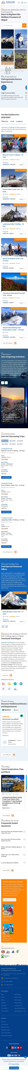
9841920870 (6, 920)
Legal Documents (5, 1030)
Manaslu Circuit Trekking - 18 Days (13, 451)
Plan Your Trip (18, 997)
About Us (3, 1021)
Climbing (19, 121)
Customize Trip (18, 1005)
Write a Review (18, 1002)
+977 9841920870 (8, 984)
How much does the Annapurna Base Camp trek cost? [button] (12, 832)
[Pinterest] (21, 1047)
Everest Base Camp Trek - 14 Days (12, 485)
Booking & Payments (6, 1035)
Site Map (3, 1002)
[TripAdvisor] (6, 710)
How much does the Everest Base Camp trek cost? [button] (11, 840)
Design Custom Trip (9, 900)
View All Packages (8, 343)
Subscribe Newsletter (20, 1008)
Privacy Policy (4, 1024)
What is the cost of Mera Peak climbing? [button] (10, 855)
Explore (21, 164)
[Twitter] (10, 1047)
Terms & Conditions (6, 1032)
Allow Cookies (14, 1068)
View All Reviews (7, 754)
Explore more (5, 808)
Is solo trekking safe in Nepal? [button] (9, 862)
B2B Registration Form (20, 1011)
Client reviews (18, 1000)
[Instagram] (12, 1047)
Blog (2, 994)
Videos (3, 997)
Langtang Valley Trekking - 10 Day (12, 520)
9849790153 (6, 940)
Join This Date (6, 477)
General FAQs (4, 1011)
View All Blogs (6, 815)
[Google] (16, 710)
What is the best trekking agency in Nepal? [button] (11, 847)
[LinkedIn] (15, 1047)
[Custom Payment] (14, 1055)
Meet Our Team (5, 1027)
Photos (3, 1000)
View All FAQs (6, 870)
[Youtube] (18, 1047)
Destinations (18, 994)
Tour (12, 121)
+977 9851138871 (8, 981)
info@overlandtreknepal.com (11, 978)
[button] (24, 25)
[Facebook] (7, 1047)
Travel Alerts (4, 1008)
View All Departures (8, 552)
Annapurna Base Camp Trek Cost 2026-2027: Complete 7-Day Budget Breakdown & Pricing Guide (12, 801)
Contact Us (4, 1005)
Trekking (4, 121)
